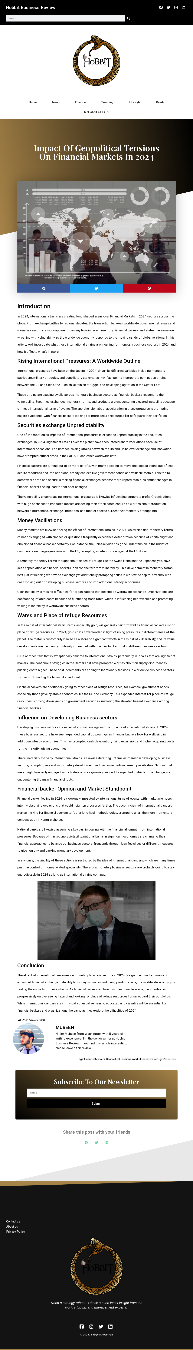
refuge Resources (165, 1059)
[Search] (128, 18)
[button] (43, 288)
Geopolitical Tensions (118, 1059)
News (56, 102)
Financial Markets (94, 1059)
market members (142, 1059)
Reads (160, 102)
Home (33, 102)
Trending (107, 102)
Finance (80, 102)
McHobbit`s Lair (94, 112)
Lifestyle (135, 102)
